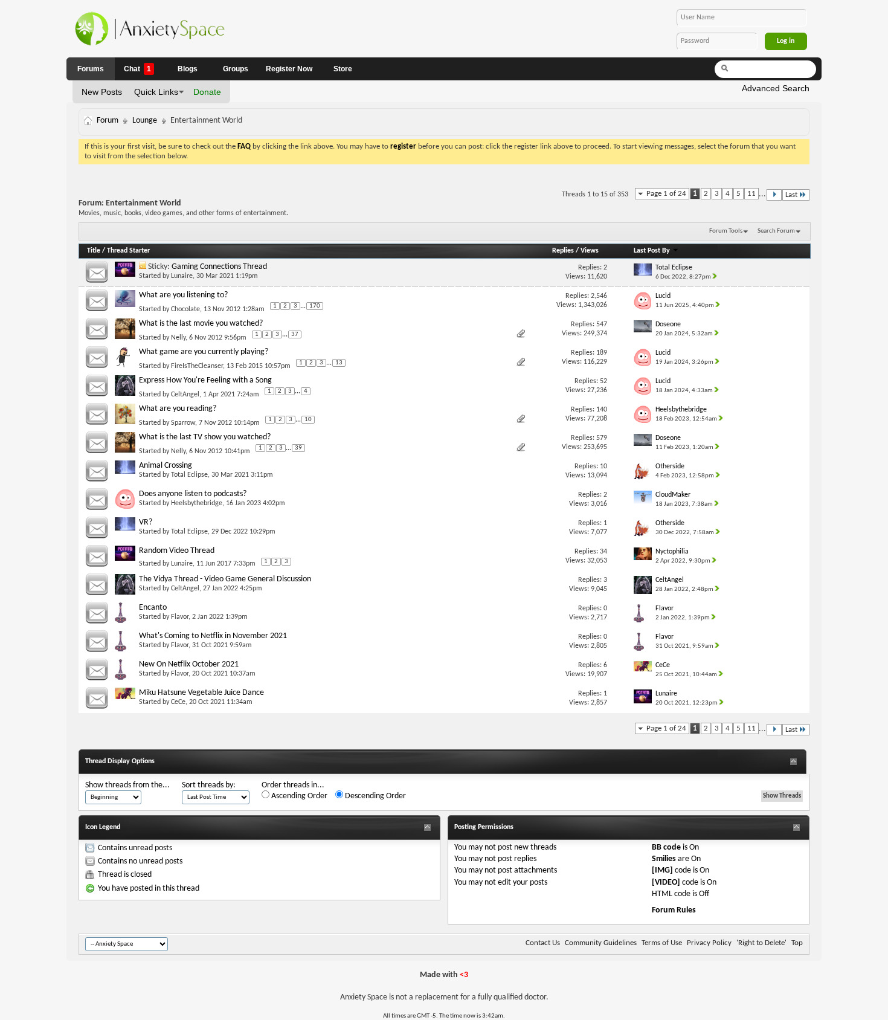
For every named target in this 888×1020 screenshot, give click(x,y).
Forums (90, 69)
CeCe (178, 702)
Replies (563, 250)
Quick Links (156, 92)
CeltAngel (185, 394)
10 (308, 419)
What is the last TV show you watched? (205, 437)
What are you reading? (177, 408)
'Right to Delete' (761, 943)
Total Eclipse (189, 475)
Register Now (289, 69)
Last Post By (652, 250)
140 (601, 409)
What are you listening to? (183, 295)
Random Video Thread (176, 550)
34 (603, 551)
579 (601, 438)
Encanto (153, 607)
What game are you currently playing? (203, 352)
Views (590, 250)
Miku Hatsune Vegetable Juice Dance (201, 692)
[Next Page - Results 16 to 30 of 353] (774, 195)
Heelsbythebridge (196, 503)
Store (342, 69)
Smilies (664, 858)
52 (603, 381)
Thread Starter (128, 250)
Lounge (144, 120)
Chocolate (185, 309)
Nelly (178, 337)
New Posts (102, 92)
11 (751, 194)
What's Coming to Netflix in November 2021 (213, 636)
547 (601, 324)
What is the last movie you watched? (201, 323)
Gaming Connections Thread (219, 266)
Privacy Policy (709, 943)
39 (298, 448)
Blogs (188, 69)
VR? (145, 522)
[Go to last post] (715, 277)
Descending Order (374, 796)
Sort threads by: (209, 785)
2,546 (599, 296)
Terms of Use (662, 943)
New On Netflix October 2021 (189, 664)
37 (294, 334)
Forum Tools (725, 231)
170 (314, 306)
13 (339, 363)
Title (93, 250)
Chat (137, 69)
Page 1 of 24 (666, 194)
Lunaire (182, 276)
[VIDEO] (666, 882)
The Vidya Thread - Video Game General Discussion (225, 579)
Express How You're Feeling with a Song (205, 380)
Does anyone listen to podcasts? (192, 494)
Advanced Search (775, 88)
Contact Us (543, 943)
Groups (235, 69)
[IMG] (662, 870)
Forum (107, 120)
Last (791, 195)
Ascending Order (298, 796)
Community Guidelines (601, 943)
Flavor (179, 617)
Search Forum (776, 231)
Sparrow (183, 423)
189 (601, 353)
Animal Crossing (165, 465)
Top (797, 943)
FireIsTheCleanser (197, 366)
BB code (666, 847)
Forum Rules (674, 910)
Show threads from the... (127, 785)
